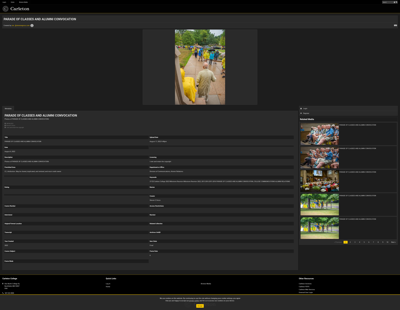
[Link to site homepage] (15, 9)
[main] (200, 144)
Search (396, 2)
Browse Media (23, 2)
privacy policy (194, 301)
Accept (200, 306)
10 (387, 242)
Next (393, 242)
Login (305, 108)
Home (12, 2)
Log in (4, 2)
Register (306, 113)
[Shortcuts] (395, 25)
